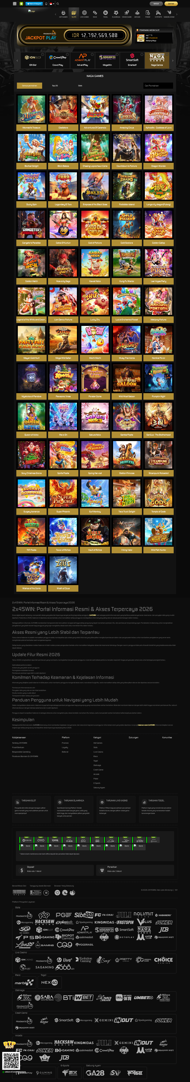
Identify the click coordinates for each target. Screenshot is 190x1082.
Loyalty (65, 747)
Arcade (137, 17)
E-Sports (158, 17)
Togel (105, 17)
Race (95, 17)
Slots (74, 17)
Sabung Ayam (169, 17)
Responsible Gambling (21, 752)
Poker (147, 17)
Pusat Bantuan (18, 747)
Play (51, 38)
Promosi (65, 743)
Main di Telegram (35, 4)
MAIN (160, 339)
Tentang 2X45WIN (19, 743)
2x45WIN (92, 615)
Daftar (171, 4)
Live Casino (84, 17)
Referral (65, 752)
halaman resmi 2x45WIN (146, 725)
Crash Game (127, 17)
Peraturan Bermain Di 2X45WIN (25, 756)
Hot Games (63, 17)
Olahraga (116, 17)
